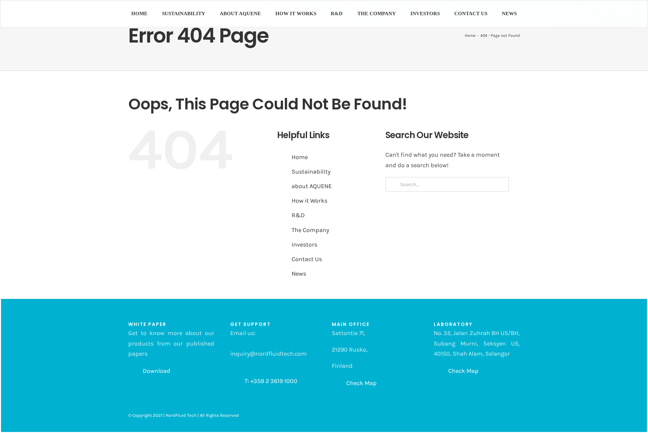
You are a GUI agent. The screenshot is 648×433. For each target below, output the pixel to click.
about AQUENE (312, 186)
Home (300, 157)
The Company (310, 230)
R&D (298, 215)
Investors (304, 244)
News (299, 273)
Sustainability (311, 171)
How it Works (309, 200)
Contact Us (307, 259)
